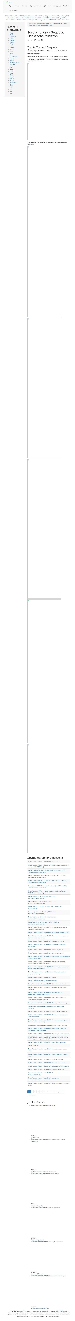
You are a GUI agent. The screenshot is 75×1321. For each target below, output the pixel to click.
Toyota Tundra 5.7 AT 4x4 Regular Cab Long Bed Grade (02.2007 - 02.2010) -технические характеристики (47, 892)
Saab (11, 73)
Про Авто (66, 6)
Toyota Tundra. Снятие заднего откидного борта (42, 980)
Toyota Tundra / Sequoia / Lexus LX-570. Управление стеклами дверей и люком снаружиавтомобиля (46, 962)
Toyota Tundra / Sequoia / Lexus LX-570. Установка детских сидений (48, 1066)
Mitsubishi (13, 64)
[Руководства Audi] (7, 15)
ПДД (10, 6)
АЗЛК (11, 86)
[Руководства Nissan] (48, 17)
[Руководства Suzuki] (26, 19)
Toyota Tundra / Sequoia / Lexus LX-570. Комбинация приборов (47, 984)
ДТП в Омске (35, 1137)
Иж (11, 91)
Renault (12, 71)
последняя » (32, 1095)
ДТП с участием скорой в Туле (40, 1308)
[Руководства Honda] (42, 15)
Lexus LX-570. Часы (34, 1045)
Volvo (11, 84)
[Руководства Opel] (54, 17)
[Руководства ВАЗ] (55, 19)
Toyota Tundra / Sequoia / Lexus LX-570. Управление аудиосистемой (48, 1034)
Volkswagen (13, 82)
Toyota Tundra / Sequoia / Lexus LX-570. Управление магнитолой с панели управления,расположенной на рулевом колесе (48, 1038)
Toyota (12, 80)
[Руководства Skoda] (14, 19)
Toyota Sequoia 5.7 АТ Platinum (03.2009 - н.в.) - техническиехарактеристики (42, 912)
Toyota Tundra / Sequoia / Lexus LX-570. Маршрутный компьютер (47, 1003)
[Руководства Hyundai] (48, 15)
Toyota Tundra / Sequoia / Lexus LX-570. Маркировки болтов (46, 941)
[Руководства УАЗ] (67, 19)
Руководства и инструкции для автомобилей (37, 1311)
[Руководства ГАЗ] (59, 19)
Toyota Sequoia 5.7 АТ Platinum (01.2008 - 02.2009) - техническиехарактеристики (44, 923)
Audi (11, 33)
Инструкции (57, 6)
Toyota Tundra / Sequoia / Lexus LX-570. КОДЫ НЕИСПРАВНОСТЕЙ (48, 932)
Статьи (17, 6)
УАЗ (11, 93)
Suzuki (12, 78)
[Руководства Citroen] (25, 15)
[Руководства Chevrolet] (18, 15)
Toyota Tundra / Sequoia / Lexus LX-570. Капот (42, 977)
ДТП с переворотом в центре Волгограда (43, 1172)
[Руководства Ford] (37, 15)
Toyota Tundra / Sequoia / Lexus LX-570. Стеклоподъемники (46, 1069)
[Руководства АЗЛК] (51, 19)
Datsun (12, 42)
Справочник (12, 10)
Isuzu (11, 51)
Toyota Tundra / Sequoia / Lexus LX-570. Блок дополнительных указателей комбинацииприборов (46, 998)
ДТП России (47, 6)
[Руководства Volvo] (46, 19)
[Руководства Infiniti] (54, 15)
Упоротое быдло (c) (37, 1206)
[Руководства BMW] (12, 15)
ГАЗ (11, 89)
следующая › (60, 1092)
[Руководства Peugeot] (59, 17)
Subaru (12, 77)
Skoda (12, 75)
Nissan (12, 66)
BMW (11, 35)
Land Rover (13, 57)
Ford (11, 44)
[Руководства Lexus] (18, 17)
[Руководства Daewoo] (31, 15)
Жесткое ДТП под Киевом (39, 1274)
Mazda (12, 60)
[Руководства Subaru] (20, 19)
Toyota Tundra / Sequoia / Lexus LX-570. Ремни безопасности (46, 1063)
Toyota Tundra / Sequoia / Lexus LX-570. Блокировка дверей (46, 953)
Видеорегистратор (35, 6)
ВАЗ (11, 88)
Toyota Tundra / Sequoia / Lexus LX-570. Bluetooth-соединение (46, 1042)
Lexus (12, 58)
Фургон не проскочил (37, 1240)
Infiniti (11, 49)
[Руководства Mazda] (24, 17)
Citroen (12, 38)
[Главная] (9, 2)
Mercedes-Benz (14, 62)
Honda (12, 46)
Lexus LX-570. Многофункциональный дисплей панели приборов (47, 1025)
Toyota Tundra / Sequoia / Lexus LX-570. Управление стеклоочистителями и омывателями (43, 1079)
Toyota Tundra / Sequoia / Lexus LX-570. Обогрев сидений (45, 1059)
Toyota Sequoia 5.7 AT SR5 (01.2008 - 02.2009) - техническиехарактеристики (42, 918)
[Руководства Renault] (9, 19)
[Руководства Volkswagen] (39, 19)
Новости (24, 6)
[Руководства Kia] (68, 15)
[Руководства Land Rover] (12, 17)
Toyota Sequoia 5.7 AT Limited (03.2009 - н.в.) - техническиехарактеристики (42, 897)
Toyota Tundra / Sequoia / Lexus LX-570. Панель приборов (45, 950)
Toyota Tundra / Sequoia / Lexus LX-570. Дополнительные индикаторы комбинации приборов (45, 993)
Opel (11, 68)
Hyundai (12, 48)
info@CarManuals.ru (62, 1311)
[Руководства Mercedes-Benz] (32, 17)
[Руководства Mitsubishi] (42, 17)
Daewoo (12, 40)
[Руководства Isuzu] (59, 15)
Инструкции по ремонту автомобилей (40, 23)
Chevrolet (13, 37)
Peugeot (12, 69)
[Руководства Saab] (65, 17)
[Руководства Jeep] (64, 15)
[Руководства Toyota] (32, 19)
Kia (11, 55)
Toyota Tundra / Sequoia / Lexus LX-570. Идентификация (45, 862)
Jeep (11, 53)
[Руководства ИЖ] (63, 19)
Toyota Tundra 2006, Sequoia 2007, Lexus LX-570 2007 (48, 24)
